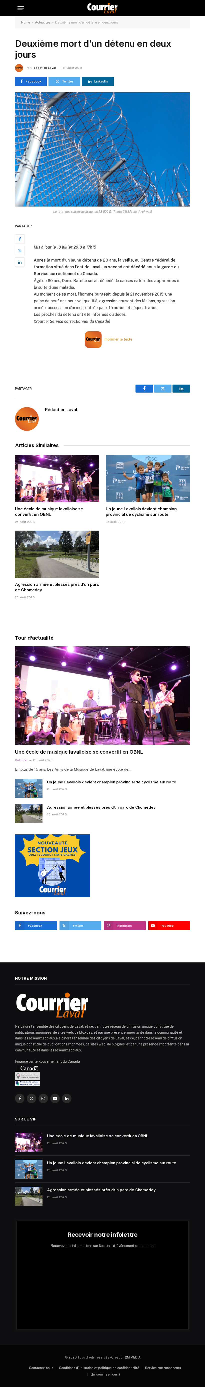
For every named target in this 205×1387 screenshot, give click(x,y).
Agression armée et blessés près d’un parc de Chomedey (57, 587)
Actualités (42, 22)
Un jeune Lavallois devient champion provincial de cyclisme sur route (141, 511)
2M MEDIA (132, 1357)
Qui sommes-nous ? (105, 1374)
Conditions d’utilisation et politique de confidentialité (99, 1368)
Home (25, 22)
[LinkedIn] (19, 262)
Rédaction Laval (44, 68)
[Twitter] (19, 250)
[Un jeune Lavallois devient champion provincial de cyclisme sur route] (148, 478)
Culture (21, 760)
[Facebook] (19, 239)
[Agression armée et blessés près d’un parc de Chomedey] (57, 554)
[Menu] (21, 8)
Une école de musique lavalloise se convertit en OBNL (49, 511)
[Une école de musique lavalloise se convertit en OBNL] (57, 478)
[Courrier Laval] (102, 8)
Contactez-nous (41, 1368)
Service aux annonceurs (163, 1368)
